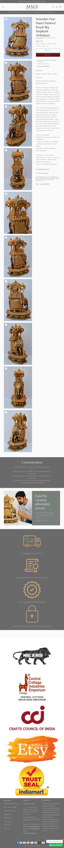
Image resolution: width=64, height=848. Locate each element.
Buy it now (48, 54)
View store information (43, 66)
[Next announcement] (61, 12)
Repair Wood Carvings (10, 810)
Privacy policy (7, 824)
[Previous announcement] (3, 12)
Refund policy (7, 817)
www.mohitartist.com (29, 833)
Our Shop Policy (44, 184)
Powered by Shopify (36, 845)
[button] (3, 7)
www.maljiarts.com (34, 826)
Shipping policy (8, 814)
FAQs (37, 184)
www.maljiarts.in (34, 828)
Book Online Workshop (10, 807)
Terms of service (8, 821)
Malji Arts (29, 845)
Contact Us (7, 828)
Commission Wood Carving (11, 803)
